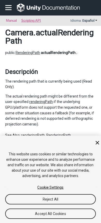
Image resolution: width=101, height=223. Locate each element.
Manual (11, 20)
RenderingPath (28, 53)
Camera (19, 32)
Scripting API (31, 20)
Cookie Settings (50, 187)
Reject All (50, 199)
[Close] (97, 142)
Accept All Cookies (50, 214)
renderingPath (41, 102)
